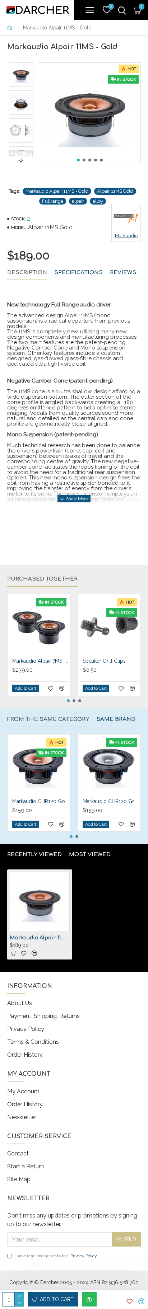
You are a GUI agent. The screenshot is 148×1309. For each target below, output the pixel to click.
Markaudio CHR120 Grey (111, 801)
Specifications (78, 272)
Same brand (115, 719)
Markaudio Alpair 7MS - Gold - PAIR (40, 661)
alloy (98, 201)
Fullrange (52, 201)
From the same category (48, 719)
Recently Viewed (34, 854)
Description (27, 272)
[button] (78, 160)
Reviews (123, 272)
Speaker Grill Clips (104, 661)
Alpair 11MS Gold (115, 191)
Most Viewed (90, 854)
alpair (78, 201)
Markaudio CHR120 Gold (40, 801)
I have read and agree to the (55, 1255)
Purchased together (42, 579)
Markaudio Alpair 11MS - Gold (57, 191)
